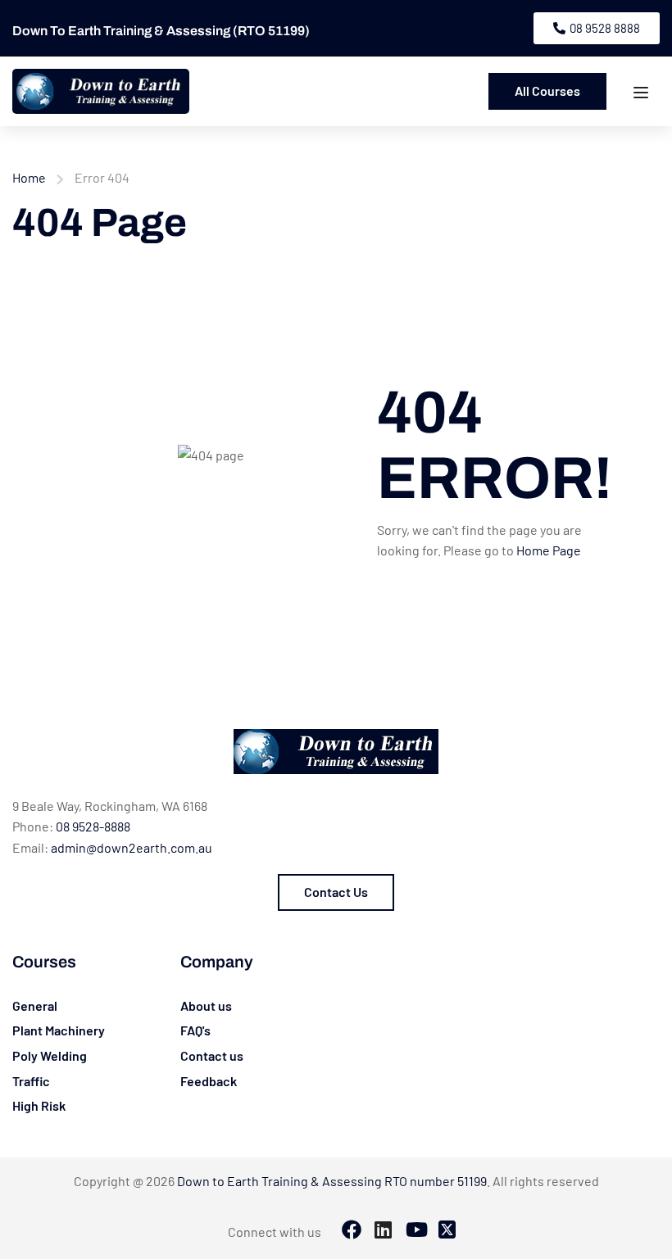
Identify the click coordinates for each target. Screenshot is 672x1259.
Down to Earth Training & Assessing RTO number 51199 (332, 1181)
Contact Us (336, 891)
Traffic (31, 1081)
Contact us (211, 1055)
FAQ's (195, 1030)
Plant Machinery (58, 1030)
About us (206, 1005)
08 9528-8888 (93, 826)
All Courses (547, 90)
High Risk (39, 1105)
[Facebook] (351, 1231)
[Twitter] (447, 1231)
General (34, 1005)
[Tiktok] (415, 1231)
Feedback (208, 1081)
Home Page (548, 550)
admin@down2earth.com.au (131, 847)
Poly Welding (49, 1055)
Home (29, 177)
